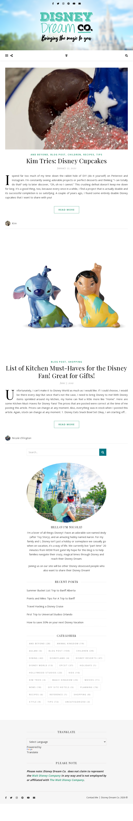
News (35, 687)
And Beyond (39, 154)
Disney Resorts (89, 658)
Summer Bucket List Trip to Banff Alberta (51, 590)
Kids (74, 672)
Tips (99, 154)
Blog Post (58, 154)
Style (35, 701)
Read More (67, 209)
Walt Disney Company (46, 775)
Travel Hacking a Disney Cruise (45, 606)
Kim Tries (37, 680)
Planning (89, 687)
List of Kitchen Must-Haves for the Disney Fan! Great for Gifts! (66, 372)
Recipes (88, 154)
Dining (36, 658)
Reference (58, 694)
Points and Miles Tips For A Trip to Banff (51, 598)
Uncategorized (77, 701)
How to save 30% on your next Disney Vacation (55, 622)
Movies (92, 680)
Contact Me (92, 797)
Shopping (75, 361)
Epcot (66, 665)
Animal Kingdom (70, 643)
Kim (14, 223)
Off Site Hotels (61, 687)
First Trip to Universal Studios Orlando (49, 614)
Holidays (88, 665)
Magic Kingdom (65, 680)
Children (74, 154)
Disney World (41, 665)
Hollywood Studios (45, 672)
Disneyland (59, 658)
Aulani (35, 650)
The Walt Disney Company (67, 780)
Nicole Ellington (21, 438)
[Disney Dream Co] (66, 25)
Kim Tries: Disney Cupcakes (66, 160)
